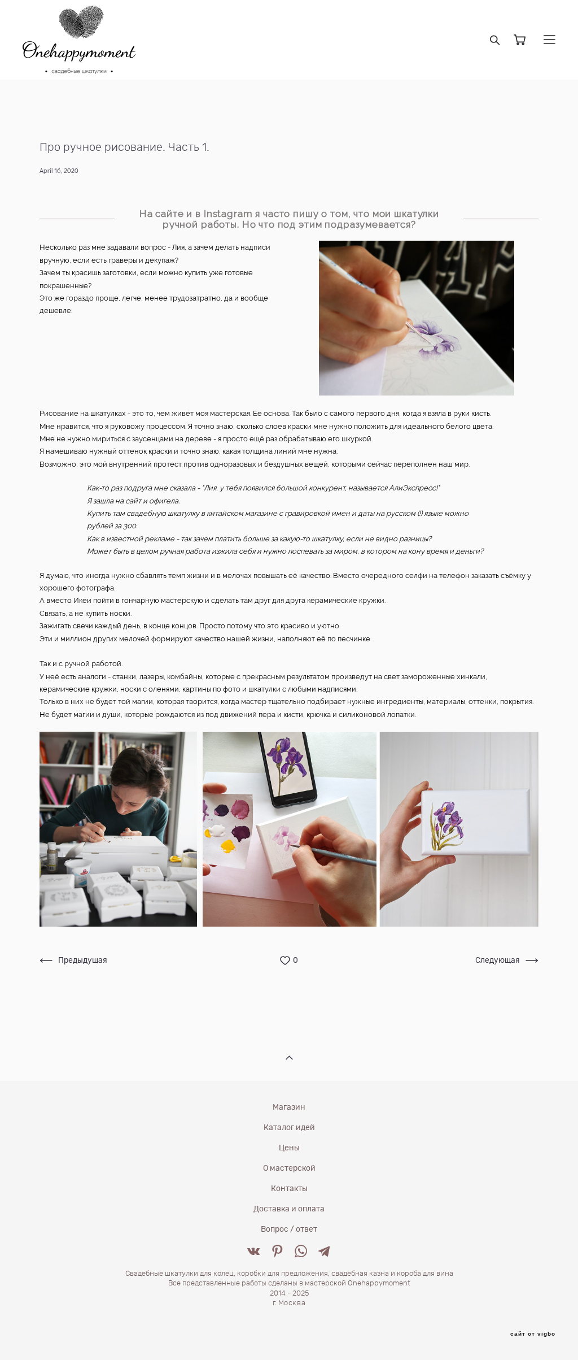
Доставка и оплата (289, 1209)
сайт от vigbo (532, 1334)
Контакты (289, 1189)
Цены (289, 1148)
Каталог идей (289, 1128)
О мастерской (289, 1168)
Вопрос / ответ (289, 1229)
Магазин (289, 1107)
